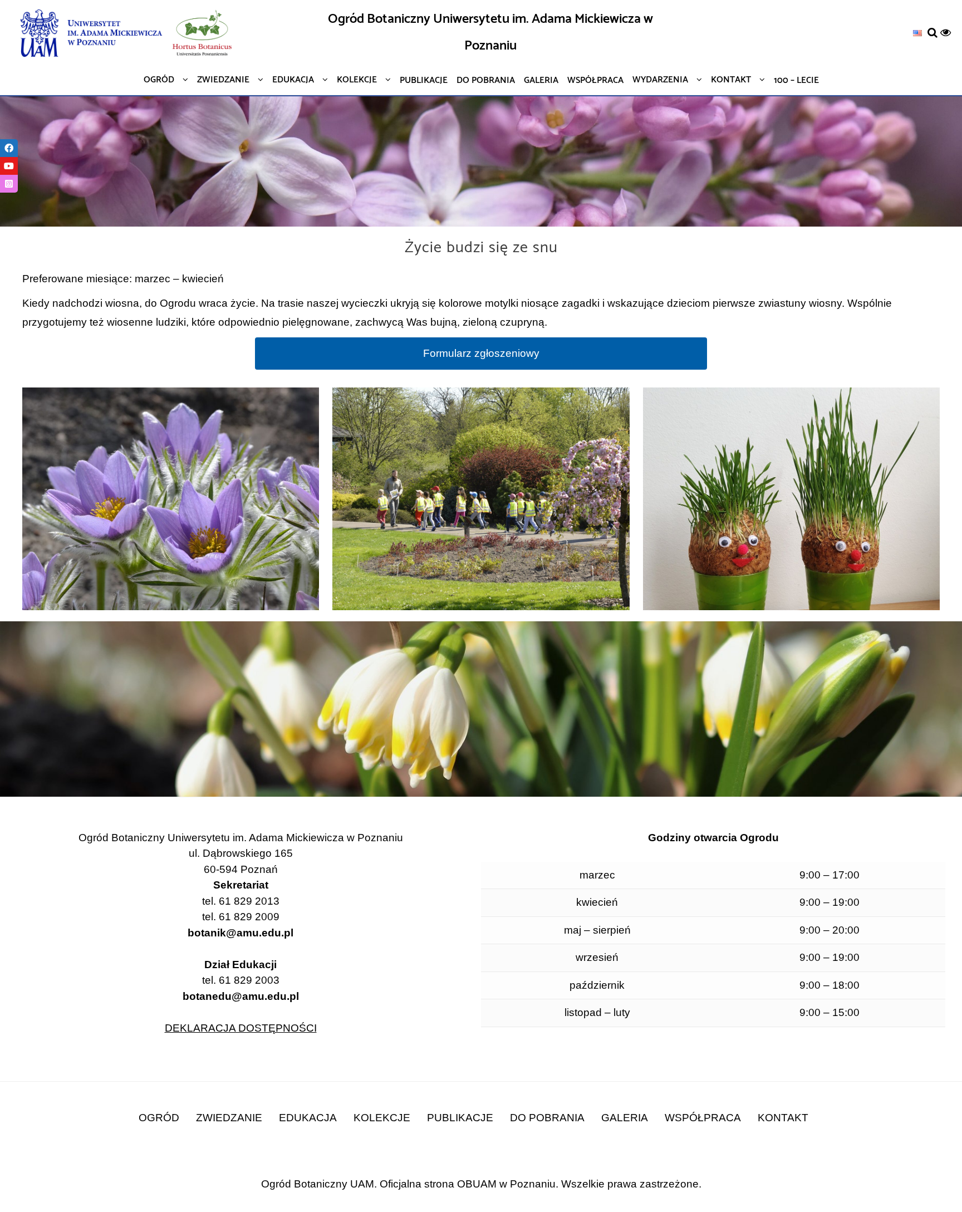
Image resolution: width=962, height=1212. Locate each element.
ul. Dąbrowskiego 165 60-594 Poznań (241, 861)
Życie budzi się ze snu (481, 248)
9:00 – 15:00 (829, 1012)
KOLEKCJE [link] (382, 1117)
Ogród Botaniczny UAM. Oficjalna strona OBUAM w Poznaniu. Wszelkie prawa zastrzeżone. (481, 1184)
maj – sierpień (597, 930)
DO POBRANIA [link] (547, 1117)
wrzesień (597, 957)
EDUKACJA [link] (308, 1117)
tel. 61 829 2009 (240, 917)
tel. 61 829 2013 (240, 901)
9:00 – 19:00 (829, 902)
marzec (597, 875)
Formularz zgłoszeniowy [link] (481, 353)
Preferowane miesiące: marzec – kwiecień (123, 278)
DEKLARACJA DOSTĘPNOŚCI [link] (241, 1028)
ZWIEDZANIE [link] (229, 1117)
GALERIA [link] (624, 1117)
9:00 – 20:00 (829, 930)
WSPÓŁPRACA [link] (703, 1117)
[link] (917, 32)
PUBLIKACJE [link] (460, 1117)
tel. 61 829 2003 (241, 988)
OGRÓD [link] (159, 1117)
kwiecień (597, 902)
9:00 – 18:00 (829, 985)
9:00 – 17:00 (829, 875)
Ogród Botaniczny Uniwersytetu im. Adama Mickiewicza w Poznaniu (490, 32)
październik (597, 985)
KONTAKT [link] (783, 1117)
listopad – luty (597, 1012)
